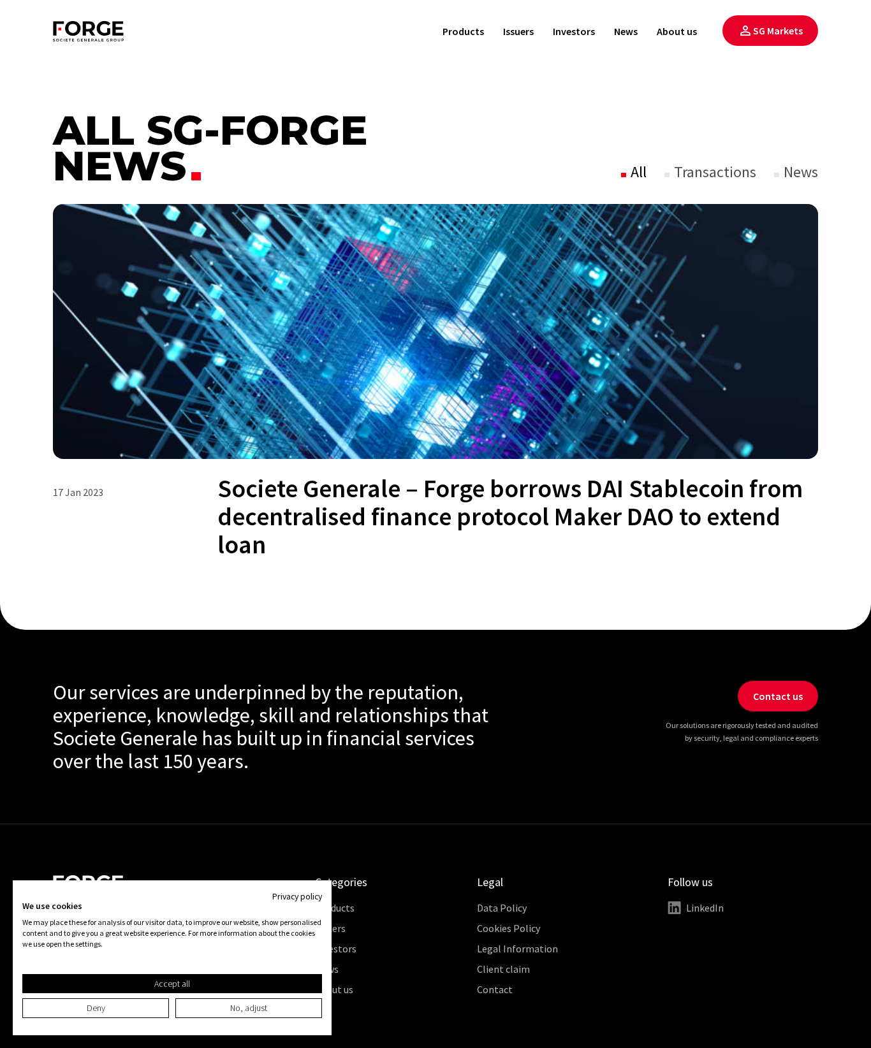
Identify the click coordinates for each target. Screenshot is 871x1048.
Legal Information (517, 948)
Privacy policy (297, 896)
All (637, 172)
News (626, 31)
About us (677, 31)
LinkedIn (705, 907)
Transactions (713, 172)
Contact (495, 989)
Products (463, 31)
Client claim (503, 969)
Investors (574, 31)
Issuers (518, 31)
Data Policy (502, 907)
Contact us (778, 696)
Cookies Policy (508, 928)
